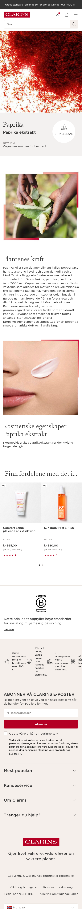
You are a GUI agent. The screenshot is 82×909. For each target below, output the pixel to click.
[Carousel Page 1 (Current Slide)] (39, 565)
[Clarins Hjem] (17, 14)
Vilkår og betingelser (42, 733)
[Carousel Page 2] (42, 565)
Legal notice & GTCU (18, 894)
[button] (41, 770)
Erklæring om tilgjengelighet (58, 894)
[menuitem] (57, 14)
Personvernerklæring (58, 887)
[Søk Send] (74, 24)
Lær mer (9, 629)
